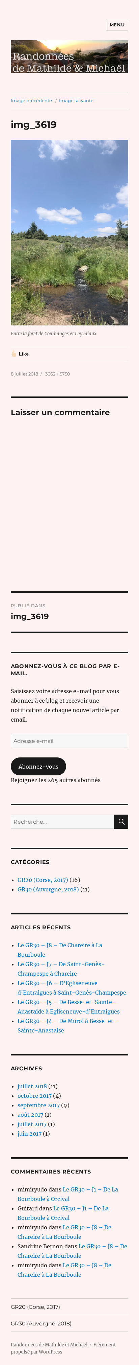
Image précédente (31, 100)
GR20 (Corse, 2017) (43, 880)
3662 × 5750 (57, 374)
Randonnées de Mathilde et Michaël (49, 1345)
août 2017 (30, 1114)
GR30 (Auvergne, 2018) (48, 889)
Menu (117, 24)
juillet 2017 (32, 1124)
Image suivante (76, 100)
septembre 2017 (39, 1105)
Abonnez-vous (38, 766)
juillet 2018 (32, 1086)
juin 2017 (29, 1133)
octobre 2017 (35, 1095)
